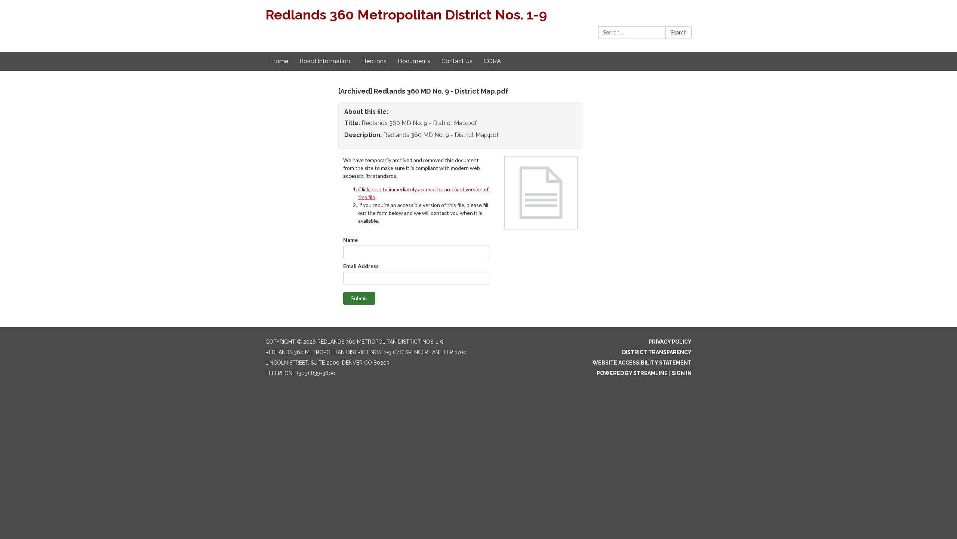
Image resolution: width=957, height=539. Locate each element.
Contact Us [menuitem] (457, 61)
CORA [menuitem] (492, 61)
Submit (359, 298)
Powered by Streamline (632, 373)
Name (350, 240)
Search (678, 33)
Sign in (682, 373)
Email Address (361, 266)
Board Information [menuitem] (324, 61)
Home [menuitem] (279, 61)
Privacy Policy (670, 342)
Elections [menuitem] (374, 61)
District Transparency (657, 352)
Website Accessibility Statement (642, 363)
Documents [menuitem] (414, 61)
